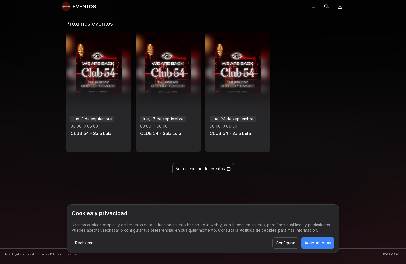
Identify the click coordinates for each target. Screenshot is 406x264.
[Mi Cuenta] (340, 6)
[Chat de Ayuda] (326, 6)
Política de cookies (258, 230)
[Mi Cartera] (313, 6)
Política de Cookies (34, 254)
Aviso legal (11, 254)
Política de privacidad (64, 254)
